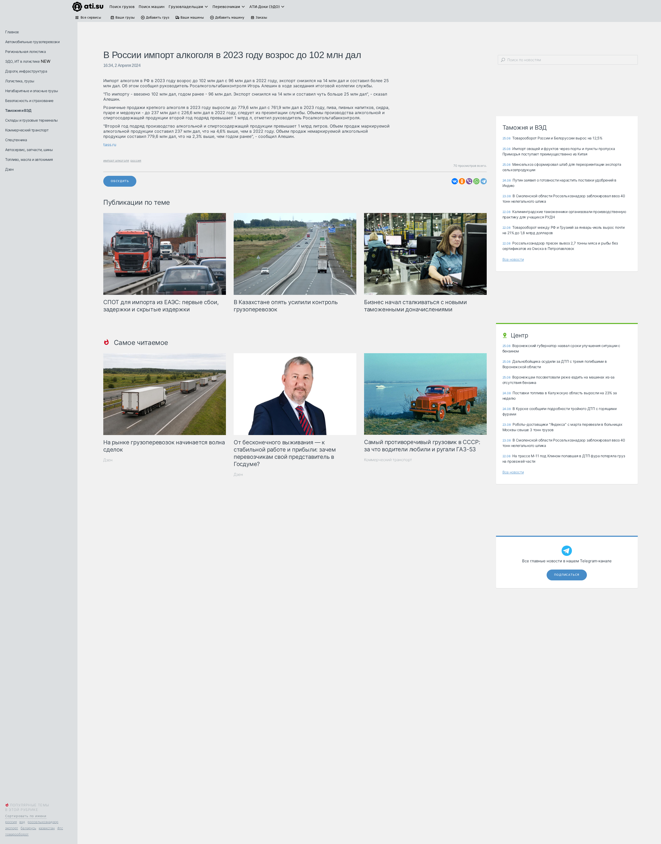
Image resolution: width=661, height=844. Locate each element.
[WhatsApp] (476, 181)
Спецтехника (16, 140)
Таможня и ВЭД (18, 110)
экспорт (11, 828)
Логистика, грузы (19, 81)
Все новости (513, 259)
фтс (60, 828)
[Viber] (469, 181)
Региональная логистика (25, 51)
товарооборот (17, 834)
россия (11, 822)
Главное (12, 32)
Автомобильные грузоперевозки (32, 42)
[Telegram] (484, 181)
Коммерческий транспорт (26, 130)
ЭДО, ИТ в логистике (22, 61)
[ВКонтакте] (455, 181)
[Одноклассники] (462, 181)
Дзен (9, 169)
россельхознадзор (43, 822)
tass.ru (109, 144)
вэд (22, 822)
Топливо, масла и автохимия (29, 159)
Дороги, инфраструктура (26, 71)
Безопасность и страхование (29, 100)
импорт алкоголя (116, 160)
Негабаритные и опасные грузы (31, 91)
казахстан (47, 828)
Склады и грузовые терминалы (31, 120)
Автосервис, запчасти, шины (29, 149)
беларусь (28, 828)
